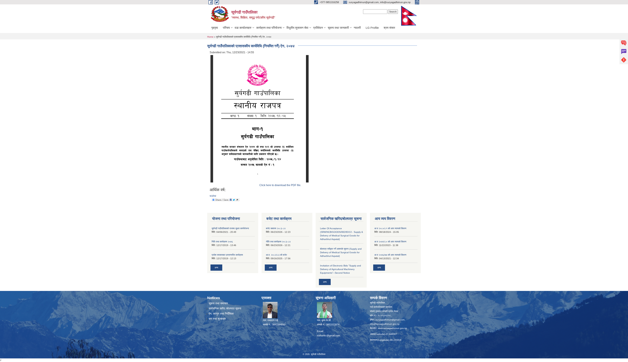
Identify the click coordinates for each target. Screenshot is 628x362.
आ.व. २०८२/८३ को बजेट (276, 255)
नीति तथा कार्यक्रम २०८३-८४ (278, 241)
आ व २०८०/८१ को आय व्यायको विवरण (390, 228)
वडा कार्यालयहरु (243, 27)
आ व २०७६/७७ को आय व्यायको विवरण (390, 255)
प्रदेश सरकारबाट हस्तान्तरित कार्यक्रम (227, 255)
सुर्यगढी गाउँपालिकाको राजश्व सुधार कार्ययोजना (230, 228)
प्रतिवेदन (318, 27)
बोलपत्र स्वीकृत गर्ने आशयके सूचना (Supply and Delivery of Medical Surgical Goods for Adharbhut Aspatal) (341, 252)
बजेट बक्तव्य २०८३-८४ (276, 228)
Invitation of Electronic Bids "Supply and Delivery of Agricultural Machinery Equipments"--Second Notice (340, 269)
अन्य (216, 267)
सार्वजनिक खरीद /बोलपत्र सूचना (225, 308)
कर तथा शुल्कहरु (217, 318)
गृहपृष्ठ (214, 27)
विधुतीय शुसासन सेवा (297, 27)
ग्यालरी (357, 27)
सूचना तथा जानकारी (338, 27)
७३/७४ (213, 195)
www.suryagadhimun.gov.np (392, 328)
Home (210, 36)
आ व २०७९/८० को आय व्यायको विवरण (390, 241)
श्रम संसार (389, 27)
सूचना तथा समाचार (218, 303)
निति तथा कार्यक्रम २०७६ (222, 241)
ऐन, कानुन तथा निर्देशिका (221, 313)
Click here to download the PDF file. (280, 185)
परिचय (226, 27)
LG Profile (372, 27)
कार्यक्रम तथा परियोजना (269, 27)
